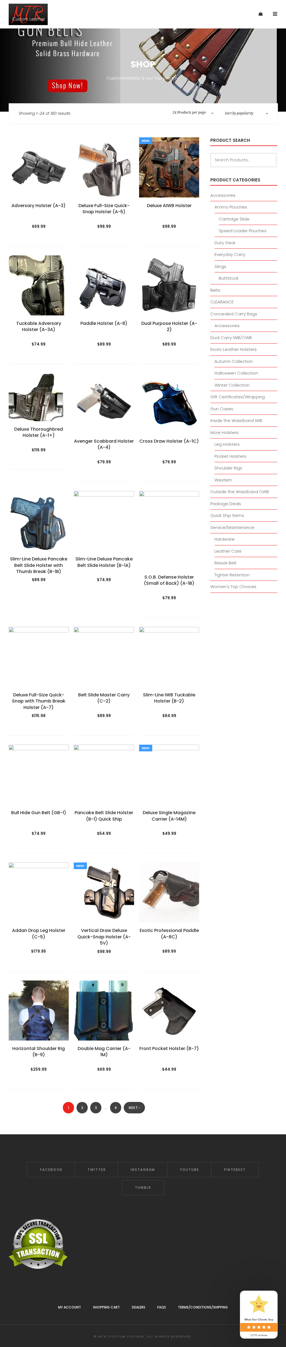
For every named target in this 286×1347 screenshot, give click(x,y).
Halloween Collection (236, 373)
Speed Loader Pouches (242, 231)
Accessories (222, 195)
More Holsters (224, 432)
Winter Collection (232, 385)
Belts (215, 290)
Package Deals (225, 504)
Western (223, 480)
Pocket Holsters (230, 456)
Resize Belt (225, 563)
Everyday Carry (229, 254)
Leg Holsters (227, 444)
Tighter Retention (232, 575)
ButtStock (229, 278)
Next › (134, 1107)
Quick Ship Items (227, 515)
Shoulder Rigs (228, 468)
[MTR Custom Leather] (28, 14)
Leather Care (228, 551)
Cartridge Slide (234, 219)
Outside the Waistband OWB (239, 492)
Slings (220, 266)
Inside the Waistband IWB (236, 420)
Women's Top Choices (233, 586)
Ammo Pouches (230, 207)
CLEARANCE (221, 302)
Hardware (224, 539)
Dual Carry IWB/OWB (231, 338)
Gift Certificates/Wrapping (237, 397)
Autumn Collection (233, 361)
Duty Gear (224, 243)
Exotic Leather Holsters (233, 349)
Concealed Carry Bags (233, 314)
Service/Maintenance (232, 527)
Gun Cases (221, 409)
